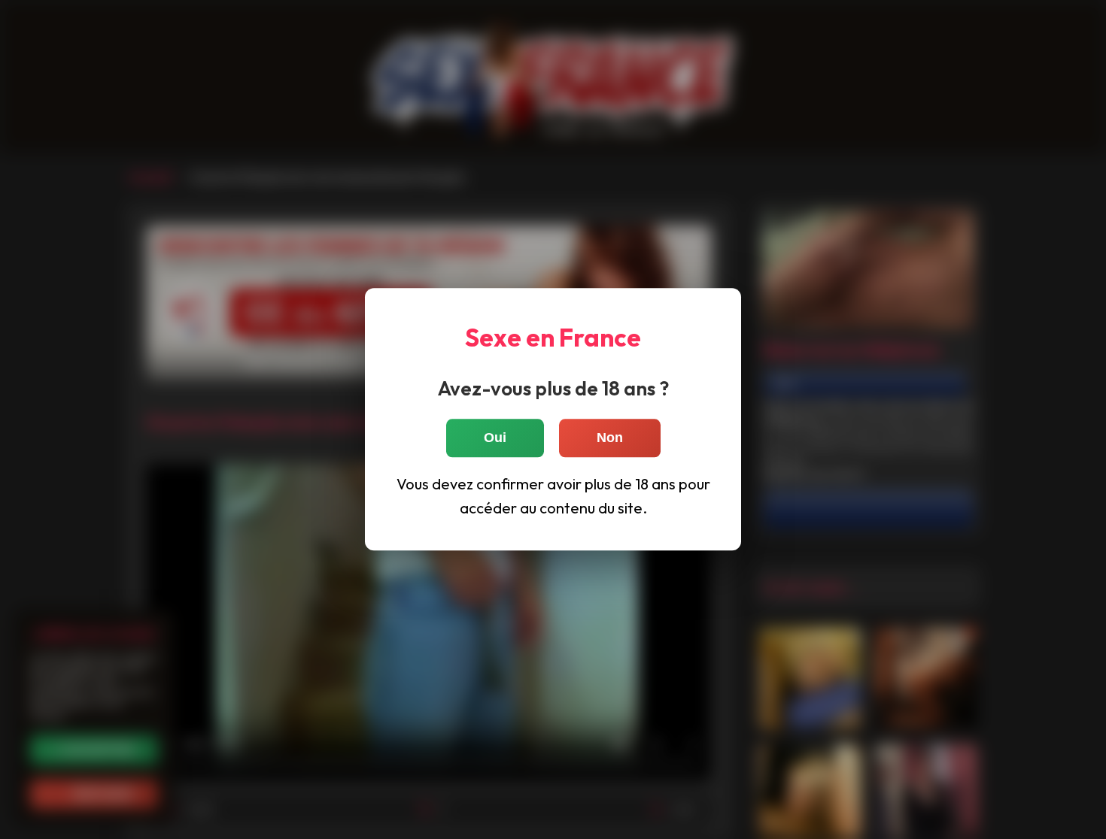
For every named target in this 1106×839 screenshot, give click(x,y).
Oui (495, 438)
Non (610, 438)
